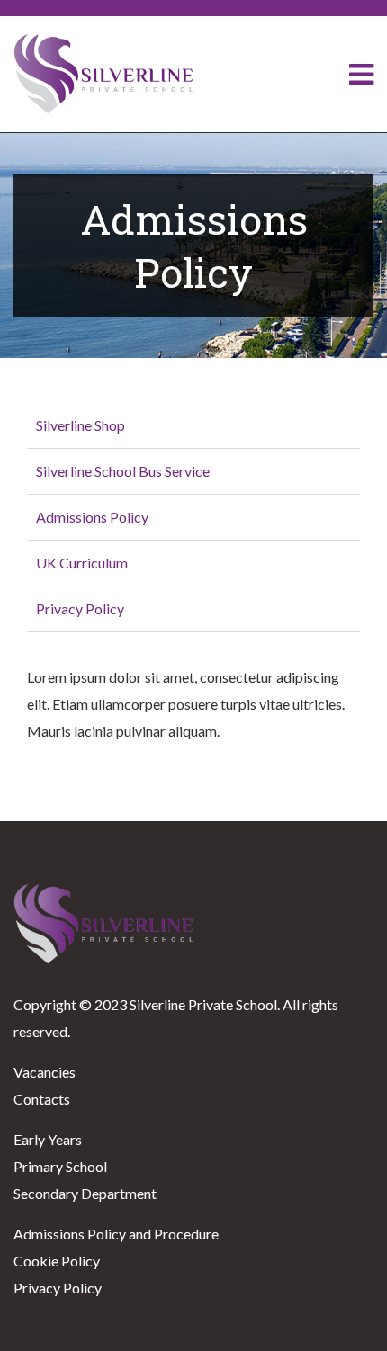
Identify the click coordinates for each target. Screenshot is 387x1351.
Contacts (42, 1098)
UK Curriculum (82, 562)
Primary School (60, 1166)
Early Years (48, 1139)
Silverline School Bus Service (123, 470)
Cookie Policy (57, 1260)
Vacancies (45, 1071)
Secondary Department (85, 1193)
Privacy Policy (80, 608)
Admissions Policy (92, 516)
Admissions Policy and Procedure (116, 1233)
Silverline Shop (80, 425)
